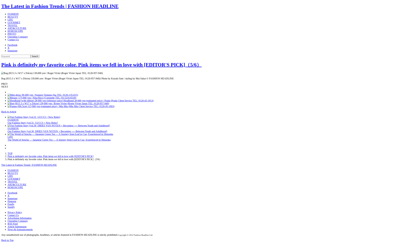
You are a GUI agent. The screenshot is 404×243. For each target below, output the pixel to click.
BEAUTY (13, 16)
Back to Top (7, 240)
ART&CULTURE (17, 28)
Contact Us (13, 39)
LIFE (10, 19)
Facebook (12, 45)
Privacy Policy (15, 212)
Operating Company (18, 36)
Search (35, 56)
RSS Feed (13, 223)
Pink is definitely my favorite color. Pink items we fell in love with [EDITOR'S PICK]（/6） (101, 65)
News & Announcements (20, 229)
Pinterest (12, 201)
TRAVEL (13, 25)
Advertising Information (20, 218)
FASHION (13, 14)
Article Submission (17, 226)
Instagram (12, 50)
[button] (202, 84)
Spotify (11, 207)
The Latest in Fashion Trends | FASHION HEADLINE (60, 6)
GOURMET (14, 22)
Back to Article (8, 111)
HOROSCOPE (15, 31)
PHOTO (12, 34)
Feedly (11, 204)
